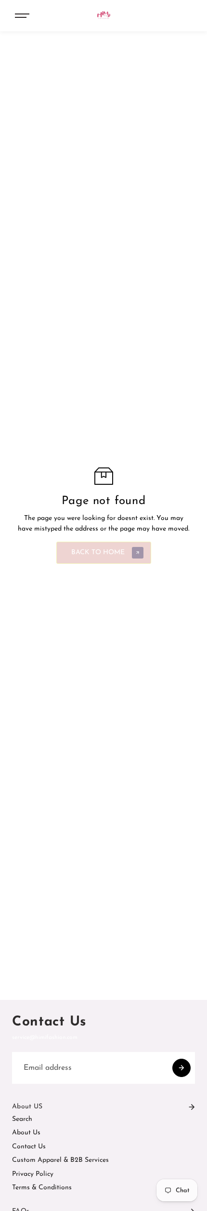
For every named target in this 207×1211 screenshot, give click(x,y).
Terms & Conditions (42, 1187)
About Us (26, 1132)
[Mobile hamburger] (25, 16)
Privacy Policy (32, 1174)
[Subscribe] (181, 1068)
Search (22, 1119)
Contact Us (29, 1146)
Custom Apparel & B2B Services (60, 1160)
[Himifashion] (103, 15)
